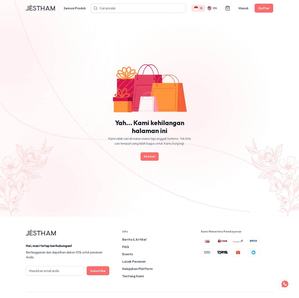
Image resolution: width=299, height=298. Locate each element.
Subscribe (98, 271)
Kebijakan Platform (137, 269)
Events (127, 254)
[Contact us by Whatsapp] (285, 284)
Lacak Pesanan (134, 261)
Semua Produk (75, 8)
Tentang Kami (133, 276)
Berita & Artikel (134, 239)
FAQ (125, 247)
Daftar (264, 8)
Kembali (149, 156)
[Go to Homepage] (41, 8)
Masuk (244, 8)
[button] (228, 8)
